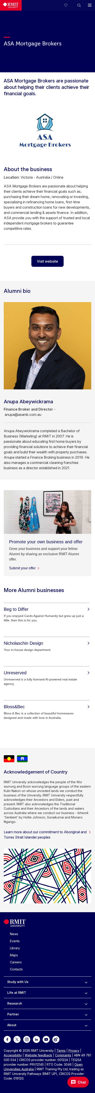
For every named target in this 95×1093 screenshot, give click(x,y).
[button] (79, 5)
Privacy (73, 1050)
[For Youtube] (46, 1039)
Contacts (16, 969)
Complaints (63, 1055)
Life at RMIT (16, 992)
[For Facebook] (7, 1039)
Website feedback (38, 1055)
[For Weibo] (55, 1039)
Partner (13, 1014)
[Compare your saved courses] (68, 5)
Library (15, 948)
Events (15, 941)
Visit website (47, 261)
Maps (14, 955)
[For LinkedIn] (36, 1039)
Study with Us (17, 982)
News (14, 934)
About (11, 1025)
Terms (61, 1050)
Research (14, 1003)
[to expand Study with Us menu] (86, 981)
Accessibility (13, 1055)
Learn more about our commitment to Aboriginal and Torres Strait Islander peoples (45, 834)
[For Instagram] (26, 1039)
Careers (16, 962)
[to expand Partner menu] (86, 1014)
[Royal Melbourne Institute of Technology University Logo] (11, 5)
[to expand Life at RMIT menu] (86, 992)
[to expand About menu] (86, 1025)
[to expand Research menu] (86, 1003)
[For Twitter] (17, 1039)
